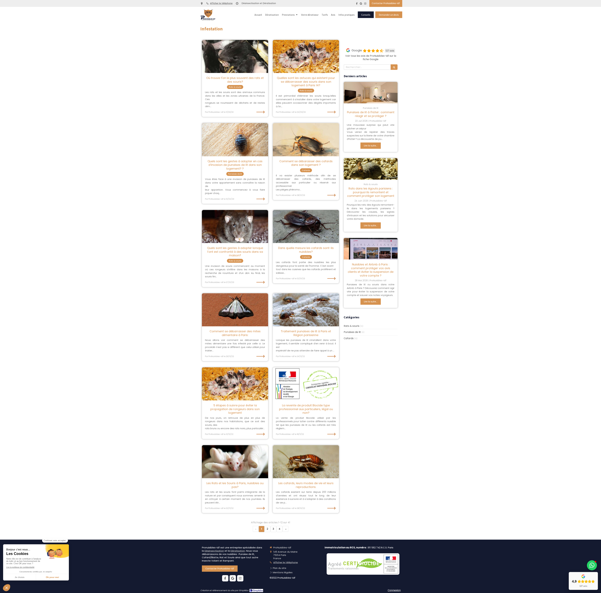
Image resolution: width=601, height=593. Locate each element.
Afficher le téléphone (221, 3)
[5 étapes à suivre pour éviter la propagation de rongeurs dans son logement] (235, 384)
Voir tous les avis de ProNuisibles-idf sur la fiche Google (370, 57)
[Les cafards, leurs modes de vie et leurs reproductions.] (306, 461)
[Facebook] (356, 4)
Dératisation (238, 550)
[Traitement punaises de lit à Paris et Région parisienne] (306, 309)
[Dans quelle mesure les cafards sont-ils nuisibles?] (306, 226)
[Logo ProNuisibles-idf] (208, 19)
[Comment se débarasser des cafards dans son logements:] (306, 139)
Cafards (349, 338)
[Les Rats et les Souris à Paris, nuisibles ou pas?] (235, 461)
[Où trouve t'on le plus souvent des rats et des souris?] (235, 56)
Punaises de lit (352, 332)
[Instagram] (365, 4)
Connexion (394, 590)
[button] (592, 565)
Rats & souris (351, 326)
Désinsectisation (214, 550)
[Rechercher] (394, 67)
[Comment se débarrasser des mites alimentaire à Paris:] (235, 309)
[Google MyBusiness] (361, 4)
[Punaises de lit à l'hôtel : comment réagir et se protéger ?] (371, 93)
